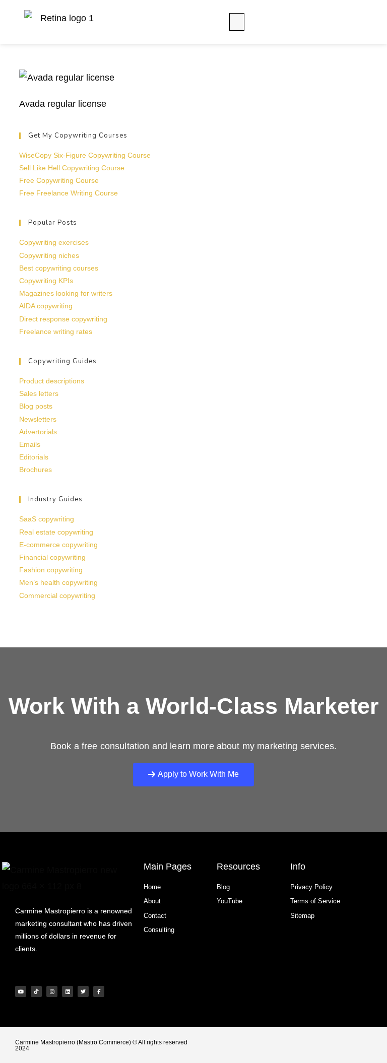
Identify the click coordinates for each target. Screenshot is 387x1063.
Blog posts (35, 406)
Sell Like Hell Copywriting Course (71, 168)
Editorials (33, 457)
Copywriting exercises (54, 242)
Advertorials (38, 432)
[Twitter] (83, 991)
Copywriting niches (49, 255)
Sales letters (38, 393)
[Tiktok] (36, 991)
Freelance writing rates (55, 331)
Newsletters (37, 419)
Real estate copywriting (56, 532)
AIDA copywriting (46, 306)
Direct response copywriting (63, 319)
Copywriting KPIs (46, 281)
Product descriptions (51, 381)
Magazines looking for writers (65, 293)
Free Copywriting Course (59, 180)
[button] (236, 22)
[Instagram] (51, 991)
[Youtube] (20, 991)
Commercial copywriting (57, 595)
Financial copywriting (52, 557)
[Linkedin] (67, 991)
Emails (29, 444)
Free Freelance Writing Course (68, 193)
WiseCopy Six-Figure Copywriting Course (85, 155)
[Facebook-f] (98, 991)
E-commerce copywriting (58, 545)
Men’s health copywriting (58, 582)
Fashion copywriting (51, 570)
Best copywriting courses (58, 268)
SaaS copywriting (46, 519)
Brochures (35, 470)
